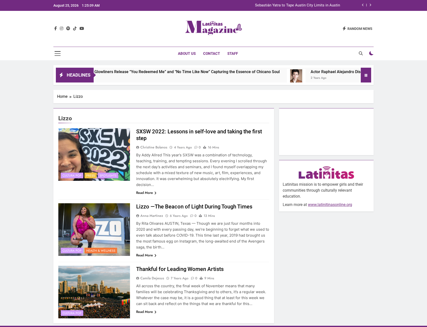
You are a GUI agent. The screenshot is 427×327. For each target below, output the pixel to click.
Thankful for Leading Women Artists (180, 269)
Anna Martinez (151, 215)
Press (90, 175)
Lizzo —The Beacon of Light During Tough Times (194, 207)
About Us (187, 53)
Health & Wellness (100, 250)
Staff (232, 53)
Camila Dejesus (152, 278)
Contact (211, 53)
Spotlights (108, 175)
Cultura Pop (72, 175)
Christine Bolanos (153, 147)
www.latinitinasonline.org (330, 204)
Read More (144, 192)
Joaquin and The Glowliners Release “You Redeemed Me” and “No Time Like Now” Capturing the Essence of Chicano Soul (159, 71)
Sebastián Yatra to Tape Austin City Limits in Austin (297, 5)
